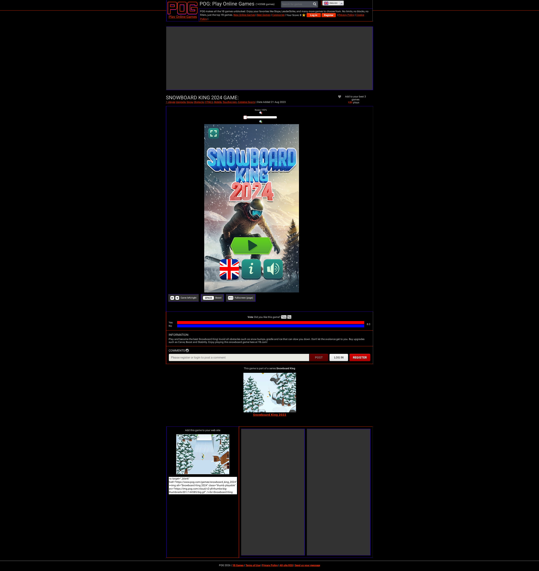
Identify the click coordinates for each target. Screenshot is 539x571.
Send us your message (307, 565)
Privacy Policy (346, 14)
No (289, 317)
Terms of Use (252, 565)
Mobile (217, 102)
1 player (170, 102)
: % (261, 110)
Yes (284, 317)
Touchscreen (230, 102)
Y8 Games (238, 565)
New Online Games (244, 14)
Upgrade (180, 102)
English (333, 3)
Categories (278, 14)
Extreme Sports (246, 102)
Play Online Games (183, 17)
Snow (190, 102)
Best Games (263, 14)
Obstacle (199, 102)
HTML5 (209, 102)
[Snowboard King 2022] (269, 393)
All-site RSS (286, 565)
